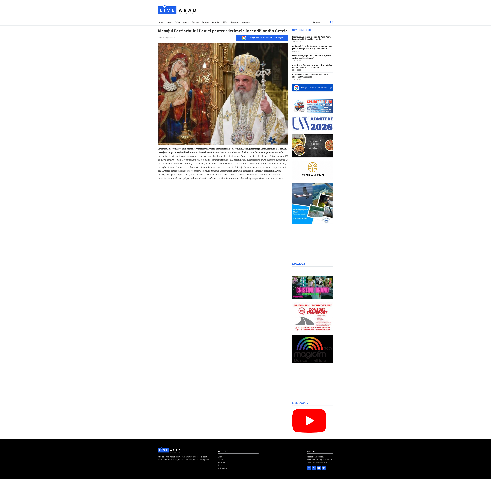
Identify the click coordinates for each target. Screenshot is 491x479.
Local (169, 22)
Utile (225, 22)
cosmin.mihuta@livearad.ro (319, 460)
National (221, 462)
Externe (195, 22)
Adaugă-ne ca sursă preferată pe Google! (265, 38)
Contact (246, 22)
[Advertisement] (267, 9)
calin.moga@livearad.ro (317, 462)
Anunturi (235, 22)
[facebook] (309, 468)
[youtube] (319, 468)
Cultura (205, 22)
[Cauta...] (331, 22)
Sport (185, 22)
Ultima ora (222, 468)
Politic (177, 22)
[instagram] (314, 468)
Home (161, 22)
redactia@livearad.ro (316, 457)
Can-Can (216, 22)
